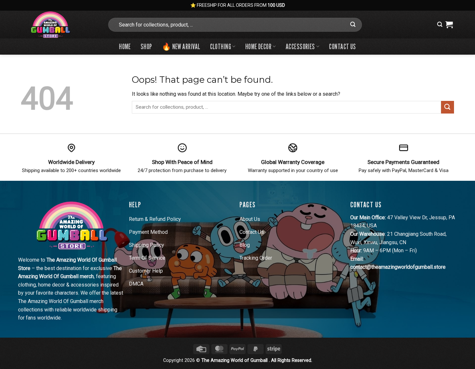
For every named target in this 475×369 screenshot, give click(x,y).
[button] (439, 24)
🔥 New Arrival (181, 46)
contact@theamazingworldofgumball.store (398, 267)
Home (125, 46)
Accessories (300, 46)
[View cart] (449, 24)
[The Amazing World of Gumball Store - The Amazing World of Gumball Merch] (59, 24)
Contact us (342, 46)
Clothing (220, 46)
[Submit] (352, 24)
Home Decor (258, 46)
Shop (146, 46)
